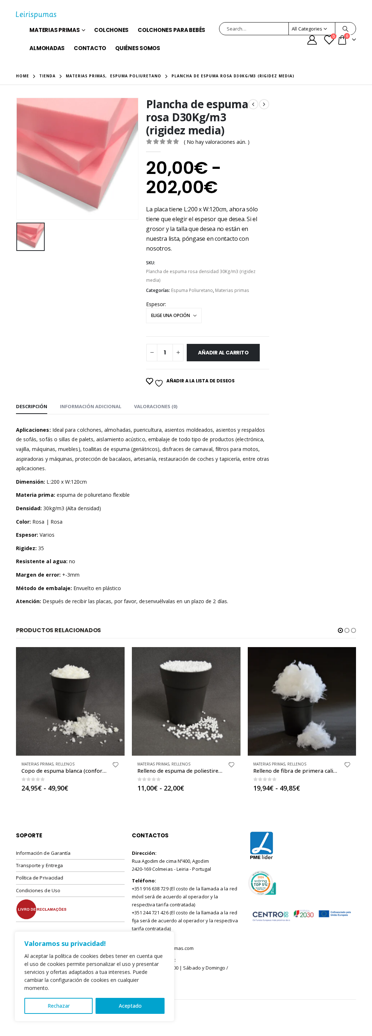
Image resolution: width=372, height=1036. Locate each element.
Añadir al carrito (223, 352)
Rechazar (59, 1005)
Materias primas (54, 30)
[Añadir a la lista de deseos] (115, 765)
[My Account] (312, 40)
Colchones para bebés (171, 30)
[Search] (345, 29)
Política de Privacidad (39, 877)
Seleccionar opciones (112, 659)
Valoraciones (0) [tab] (155, 406)
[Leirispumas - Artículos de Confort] (36, 15)
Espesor (155, 304)
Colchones (111, 30)
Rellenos (65, 764)
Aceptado (130, 1005)
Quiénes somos (137, 48)
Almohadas (47, 48)
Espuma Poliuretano (192, 290)
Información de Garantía (43, 853)
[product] (70, 701)
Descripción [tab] (31, 406)
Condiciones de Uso (38, 890)
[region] (94, 976)
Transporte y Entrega (39, 865)
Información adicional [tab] (90, 406)
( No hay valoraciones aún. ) (217, 141)
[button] (340, 630)
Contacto (90, 48)
